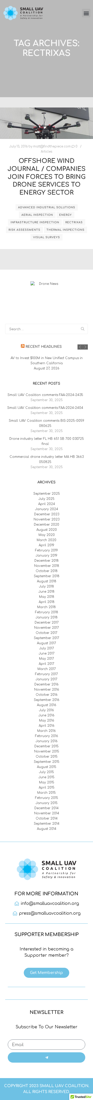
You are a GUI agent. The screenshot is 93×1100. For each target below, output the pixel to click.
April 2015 (47, 787)
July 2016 (46, 710)
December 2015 (46, 746)
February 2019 (46, 550)
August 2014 (46, 829)
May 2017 (46, 658)
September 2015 (46, 762)
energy (65, 214)
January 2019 (46, 555)
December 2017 (47, 622)
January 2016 (47, 741)
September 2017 (46, 638)
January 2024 (46, 509)
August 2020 (46, 530)
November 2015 (46, 751)
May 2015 (46, 782)
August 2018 (46, 581)
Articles (46, 151)
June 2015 (46, 777)
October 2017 (46, 633)
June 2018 (46, 591)
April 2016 (47, 725)
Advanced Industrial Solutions (46, 207)
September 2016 (46, 700)
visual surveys (46, 237)
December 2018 (46, 561)
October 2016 (47, 695)
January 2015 (47, 803)
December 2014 (46, 808)
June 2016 (46, 715)
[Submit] (46, 1057)
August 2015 (46, 767)
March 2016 (46, 731)
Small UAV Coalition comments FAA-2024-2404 (45, 408)
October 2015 (47, 756)
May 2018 (46, 597)
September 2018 (46, 576)
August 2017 (46, 643)
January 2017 (46, 679)
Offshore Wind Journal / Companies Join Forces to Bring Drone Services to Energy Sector (46, 177)
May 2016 (46, 720)
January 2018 (47, 617)
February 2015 (46, 798)
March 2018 (46, 607)
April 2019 (46, 545)
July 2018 (46, 586)
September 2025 (46, 493)
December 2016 (46, 684)
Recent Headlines (44, 347)
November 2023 (46, 519)
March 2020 (46, 540)
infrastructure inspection (35, 222)
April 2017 (46, 664)
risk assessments (24, 229)
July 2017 (46, 648)
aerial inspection (37, 214)
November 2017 (46, 628)
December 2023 (46, 514)
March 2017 (46, 669)
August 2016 (46, 705)
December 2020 (46, 524)
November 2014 (46, 813)
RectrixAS (74, 222)
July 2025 (46, 499)
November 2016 (46, 689)
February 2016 (46, 736)
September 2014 (46, 823)
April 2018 (47, 602)
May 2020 (46, 535)
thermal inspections (65, 229)
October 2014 (47, 818)
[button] (86, 13)
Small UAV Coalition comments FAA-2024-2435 (45, 395)
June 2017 (47, 653)
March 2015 (46, 793)
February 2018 (46, 612)
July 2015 (46, 772)
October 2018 (47, 571)
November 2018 (46, 566)
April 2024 (46, 504)
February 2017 (46, 674)
